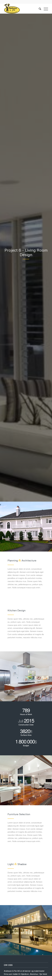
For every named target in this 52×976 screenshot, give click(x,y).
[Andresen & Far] (21, 9)
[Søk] (38, 9)
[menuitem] (38, 9)
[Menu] (44, 9)
